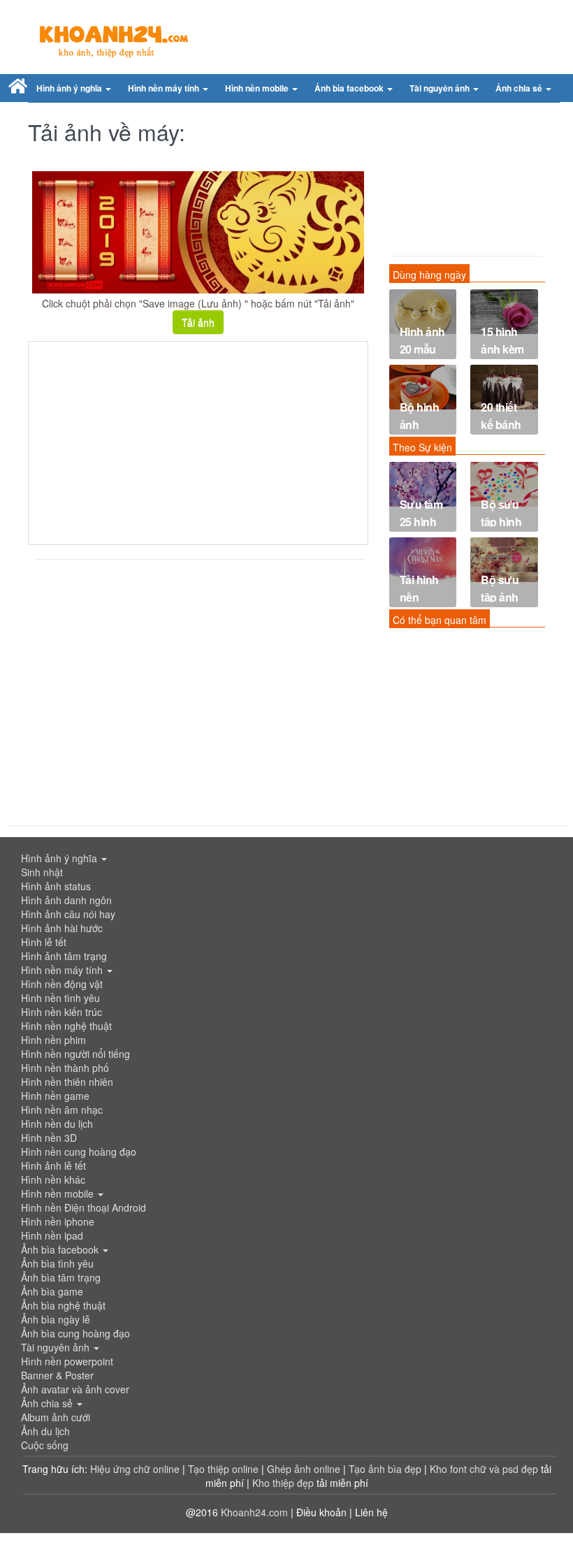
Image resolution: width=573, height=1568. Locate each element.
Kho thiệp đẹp (284, 1483)
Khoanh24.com (254, 1512)
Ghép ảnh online (305, 1469)
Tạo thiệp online (223, 1469)
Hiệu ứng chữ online (135, 1469)
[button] (73, 88)
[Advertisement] (198, 443)
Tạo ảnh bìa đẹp (386, 1469)
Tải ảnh (198, 322)
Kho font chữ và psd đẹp (485, 1469)
